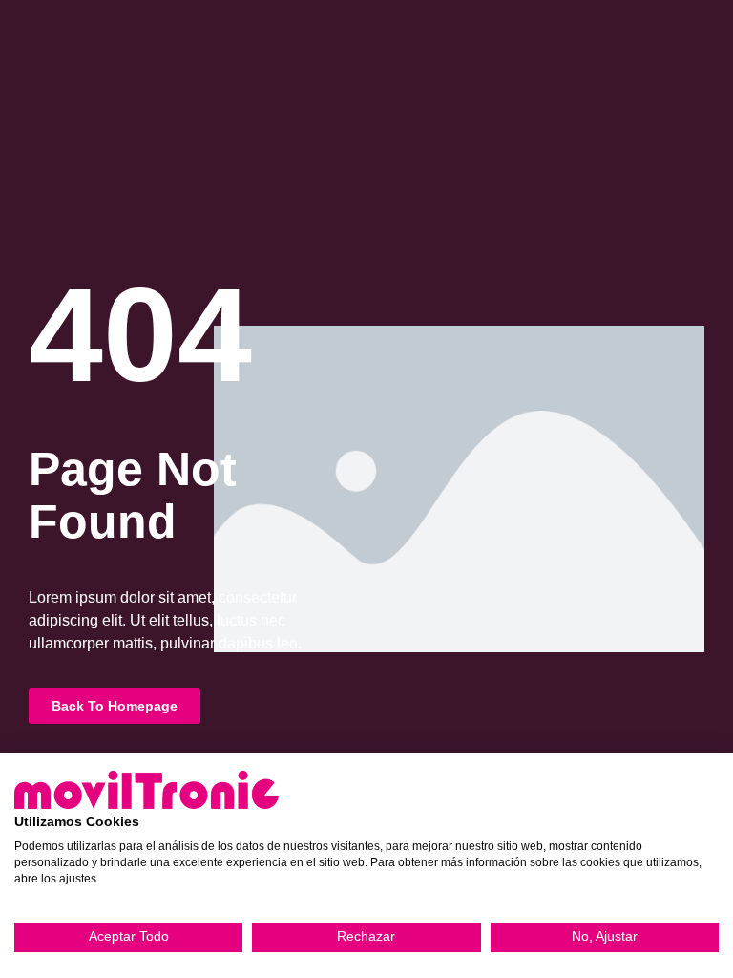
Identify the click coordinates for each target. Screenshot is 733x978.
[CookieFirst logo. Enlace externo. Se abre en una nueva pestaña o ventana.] (146, 790)
